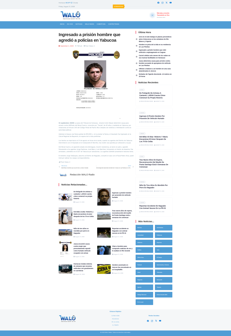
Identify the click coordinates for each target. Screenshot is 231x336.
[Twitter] (166, 2)
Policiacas (142, 112)
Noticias (141, 89)
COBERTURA (101, 24)
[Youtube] (170, 2)
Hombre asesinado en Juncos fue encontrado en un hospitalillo (121, 267)
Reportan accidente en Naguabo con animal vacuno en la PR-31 (120, 231)
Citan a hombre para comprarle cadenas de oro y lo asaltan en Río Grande (143, 6)
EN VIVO (70, 24)
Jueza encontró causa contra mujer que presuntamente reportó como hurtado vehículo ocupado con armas (82, 248)
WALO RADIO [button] (89, 24)
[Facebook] (158, 2)
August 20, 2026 (80, 274)
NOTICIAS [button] (79, 24)
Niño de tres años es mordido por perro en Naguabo (81, 231)
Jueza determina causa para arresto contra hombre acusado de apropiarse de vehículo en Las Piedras (155, 63)
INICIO (62, 24)
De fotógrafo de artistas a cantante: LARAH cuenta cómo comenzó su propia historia (152, 95)
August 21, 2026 (79, 202)
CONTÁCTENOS (113, 24)
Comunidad (142, 133)
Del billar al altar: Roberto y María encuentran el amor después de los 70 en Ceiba (84, 214)
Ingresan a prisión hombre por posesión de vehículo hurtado (121, 195)
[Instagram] (162, 2)
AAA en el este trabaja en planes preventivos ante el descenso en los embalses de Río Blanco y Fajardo (155, 39)
